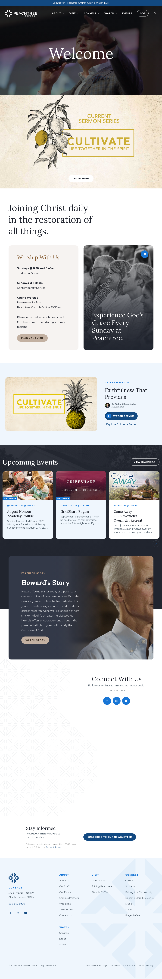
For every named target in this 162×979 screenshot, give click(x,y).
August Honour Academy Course (20, 513)
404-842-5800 (17, 903)
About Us (64, 880)
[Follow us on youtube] (126, 701)
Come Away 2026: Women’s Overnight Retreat (128, 516)
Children (129, 880)
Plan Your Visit (32, 338)
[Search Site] (154, 13)
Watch (64, 927)
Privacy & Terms (53, 847)
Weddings (65, 903)
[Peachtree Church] (21, 13)
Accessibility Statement (123, 965)
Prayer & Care (132, 915)
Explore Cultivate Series (121, 424)
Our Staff (64, 886)
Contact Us (65, 915)
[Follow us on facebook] (107, 701)
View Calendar (144, 462)
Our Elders (65, 892)
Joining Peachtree (102, 886)
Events (127, 13)
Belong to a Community (138, 892)
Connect (132, 874)
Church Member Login (96, 965)
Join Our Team (67, 909)
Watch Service (123, 416)
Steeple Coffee (100, 892)
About (64, 874)
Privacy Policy (146, 965)
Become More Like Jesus (139, 898)
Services (64, 933)
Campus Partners (69, 898)
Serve (128, 909)
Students (130, 886)
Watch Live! (102, 2)
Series (62, 938)
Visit (95, 874)
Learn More (81, 178)
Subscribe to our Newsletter (109, 837)
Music (128, 903)
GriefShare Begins (74, 511)
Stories (63, 944)
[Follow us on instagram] (117, 701)
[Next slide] (156, 543)
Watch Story (35, 640)
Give (143, 13)
